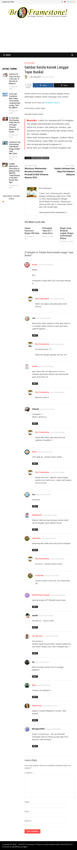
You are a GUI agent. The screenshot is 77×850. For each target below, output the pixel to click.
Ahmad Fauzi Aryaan (41, 595)
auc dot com (37, 636)
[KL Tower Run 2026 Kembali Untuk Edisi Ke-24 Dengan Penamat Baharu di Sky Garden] (5, 118)
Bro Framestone (35, 77)
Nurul (34, 452)
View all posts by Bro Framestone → (53, 212)
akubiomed (37, 515)
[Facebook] (62, 2)
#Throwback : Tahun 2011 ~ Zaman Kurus (47, 230)
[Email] (73, 2)
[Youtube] (65, 2)
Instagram (37, 158)
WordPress (16, 847)
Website (28, 821)
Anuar (34, 264)
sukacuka (36, 538)
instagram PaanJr (52, 103)
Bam (25, 847)
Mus (34, 685)
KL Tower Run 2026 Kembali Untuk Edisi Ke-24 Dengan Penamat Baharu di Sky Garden (14, 125)
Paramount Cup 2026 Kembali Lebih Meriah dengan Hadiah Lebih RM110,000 (14, 148)
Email (28, 811)
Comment (29, 773)
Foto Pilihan (29, 63)
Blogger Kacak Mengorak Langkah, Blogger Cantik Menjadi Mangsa (66, 233)
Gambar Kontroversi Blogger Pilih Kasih (32, 230)
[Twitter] (68, 2)
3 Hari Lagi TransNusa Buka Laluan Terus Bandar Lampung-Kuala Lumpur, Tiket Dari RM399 (14, 101)
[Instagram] (71, 2)
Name (27, 802)
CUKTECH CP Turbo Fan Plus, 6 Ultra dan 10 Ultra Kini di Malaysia (14, 78)
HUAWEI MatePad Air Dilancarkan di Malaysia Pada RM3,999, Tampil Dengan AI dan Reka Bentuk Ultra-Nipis (14, 173)
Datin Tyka (36, 706)
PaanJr (45, 158)
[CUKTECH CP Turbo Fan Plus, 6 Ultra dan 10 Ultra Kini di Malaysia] (5, 74)
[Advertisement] (38, 37)
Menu (8, 55)
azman (35, 366)
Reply (35, 290)
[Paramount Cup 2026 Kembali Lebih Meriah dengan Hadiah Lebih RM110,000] (5, 142)
